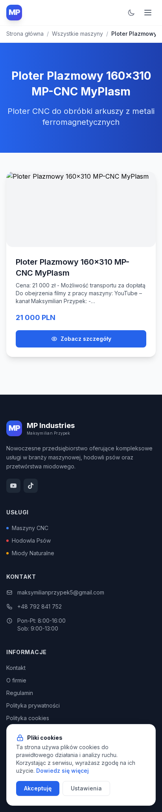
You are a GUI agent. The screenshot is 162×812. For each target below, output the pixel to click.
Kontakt (16, 667)
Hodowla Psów (31, 540)
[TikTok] (31, 486)
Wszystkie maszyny (77, 33)
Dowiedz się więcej (62, 770)
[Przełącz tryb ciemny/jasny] (131, 12)
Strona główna (25, 33)
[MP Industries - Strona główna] (14, 12)
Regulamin (19, 692)
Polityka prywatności (33, 705)
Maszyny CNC (30, 528)
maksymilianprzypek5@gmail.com (60, 592)
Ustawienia (86, 788)
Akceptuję (38, 788)
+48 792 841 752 (39, 606)
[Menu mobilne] (148, 12)
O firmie (16, 680)
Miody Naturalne (33, 553)
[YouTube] (13, 486)
